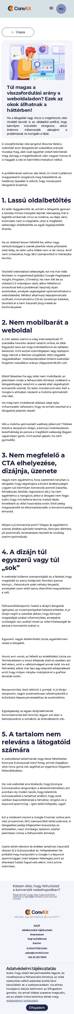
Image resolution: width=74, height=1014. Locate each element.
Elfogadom (37, 1007)
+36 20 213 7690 (37, 957)
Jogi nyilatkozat (37, 939)
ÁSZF (37, 926)
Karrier (37, 943)
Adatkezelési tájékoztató (37, 930)
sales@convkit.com (37, 953)
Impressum (37, 934)
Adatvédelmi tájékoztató (22, 1000)
